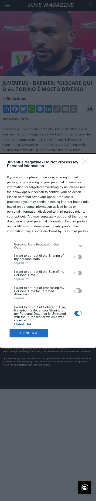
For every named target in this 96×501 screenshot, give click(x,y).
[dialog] (48, 250)
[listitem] (48, 246)
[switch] (78, 257)
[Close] (86, 162)
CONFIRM (29, 333)
